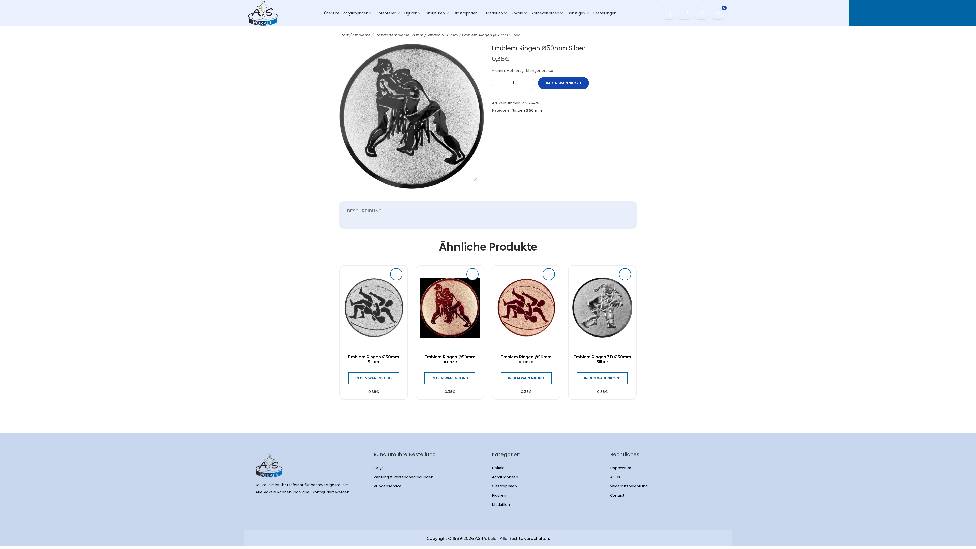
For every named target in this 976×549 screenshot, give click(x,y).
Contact (617, 495)
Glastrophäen (504, 486)
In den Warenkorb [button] (373, 378)
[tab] (364, 211)
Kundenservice (387, 486)
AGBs (615, 477)
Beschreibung (364, 211)
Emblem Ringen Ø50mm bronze (449, 359)
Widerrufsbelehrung (629, 486)
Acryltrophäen (505, 477)
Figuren (499, 495)
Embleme (362, 35)
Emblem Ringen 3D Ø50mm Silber (602, 359)
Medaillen (501, 504)
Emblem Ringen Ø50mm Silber (373, 359)
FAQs (379, 468)
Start (344, 35)
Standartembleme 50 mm (398, 35)
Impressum (620, 468)
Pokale (498, 468)
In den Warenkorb (563, 83)
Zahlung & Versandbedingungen (403, 477)
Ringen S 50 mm (442, 35)
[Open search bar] (669, 13)
